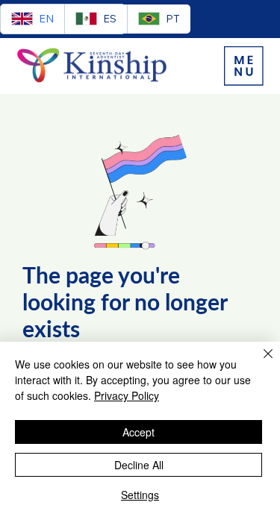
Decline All (139, 464)
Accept (138, 432)
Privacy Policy (126, 395)
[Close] (259, 362)
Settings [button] (140, 494)
